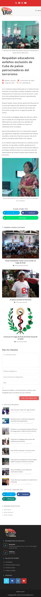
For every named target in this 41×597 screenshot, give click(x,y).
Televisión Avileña (10, 570)
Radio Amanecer (8, 512)
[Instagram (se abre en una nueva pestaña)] (22, 3)
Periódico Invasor (10, 568)
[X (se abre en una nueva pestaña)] (16, 3)
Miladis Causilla (10, 80)
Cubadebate (8, 562)
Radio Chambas (8, 515)
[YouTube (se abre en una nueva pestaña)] (25, 3)
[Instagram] (18, 581)
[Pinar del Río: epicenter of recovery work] (5, 451)
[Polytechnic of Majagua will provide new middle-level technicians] (5, 441)
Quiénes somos (20, 591)
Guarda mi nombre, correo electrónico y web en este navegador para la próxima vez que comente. (19, 391)
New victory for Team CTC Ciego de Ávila (23, 410)
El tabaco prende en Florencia (20, 300)
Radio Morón (7, 510)
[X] (6, 581)
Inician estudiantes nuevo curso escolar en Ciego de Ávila (20, 262)
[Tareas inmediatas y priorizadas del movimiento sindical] (5, 471)
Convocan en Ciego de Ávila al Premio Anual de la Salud (20, 338)
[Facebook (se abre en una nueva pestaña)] (19, 3)
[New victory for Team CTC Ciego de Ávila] (5, 410)
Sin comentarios (25, 83)
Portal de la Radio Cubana (12, 565)
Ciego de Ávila (9, 83)
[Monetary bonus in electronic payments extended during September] (5, 420)
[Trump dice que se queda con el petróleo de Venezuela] (5, 481)
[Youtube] (24, 581)
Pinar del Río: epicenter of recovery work (23, 450)
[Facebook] (12, 581)
